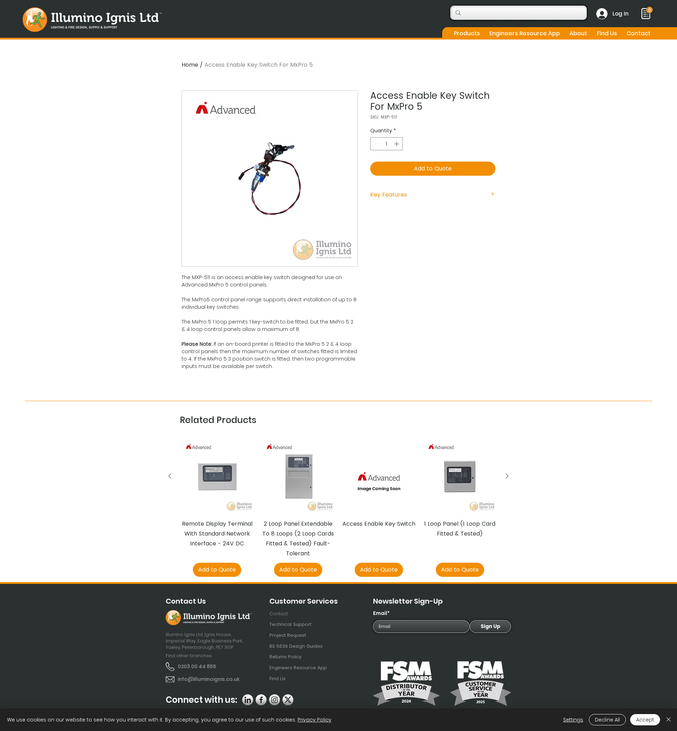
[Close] (668, 719)
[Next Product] (507, 476)
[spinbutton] (386, 144)
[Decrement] (375, 144)
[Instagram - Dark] (274, 699)
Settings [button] (573, 719)
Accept (645, 719)
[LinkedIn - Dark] (247, 699)
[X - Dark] (287, 699)
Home (190, 65)
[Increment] (397, 144)
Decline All (607, 719)
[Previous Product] (170, 476)
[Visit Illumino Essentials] (649, 10)
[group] (338, 508)
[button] (466, 33)
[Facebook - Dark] (261, 699)
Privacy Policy (314, 719)
